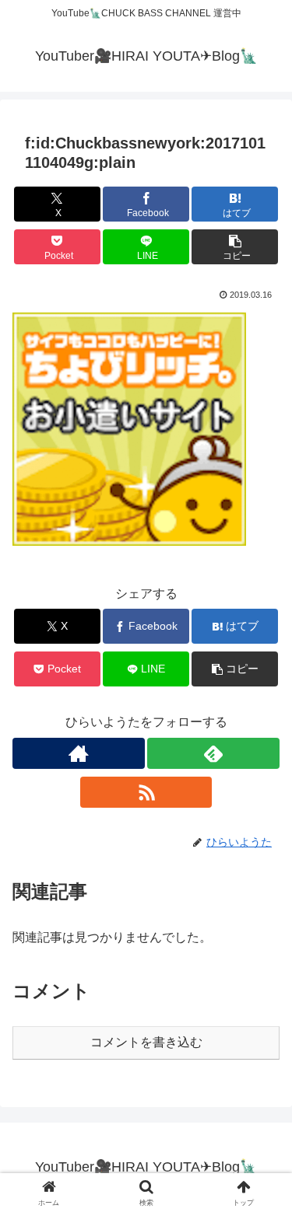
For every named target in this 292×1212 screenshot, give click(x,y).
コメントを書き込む (146, 1042)
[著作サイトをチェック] (78, 753)
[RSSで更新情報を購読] (146, 792)
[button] (235, 246)
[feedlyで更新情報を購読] (213, 753)
